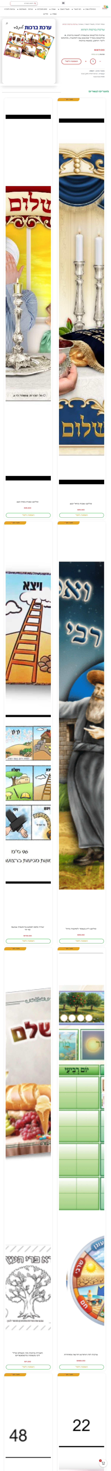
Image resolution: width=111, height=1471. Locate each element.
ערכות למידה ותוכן (91, 74)
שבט (81, 24)
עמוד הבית (100, 24)
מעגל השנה (89, 24)
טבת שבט (96, 77)
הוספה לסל (71, 61)
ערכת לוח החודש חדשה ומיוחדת (81, 1355)
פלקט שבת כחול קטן (81, 504)
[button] (63, 3)
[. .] (81, 301)
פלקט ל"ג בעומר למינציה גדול (81, 929)
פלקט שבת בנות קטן (27, 502)
